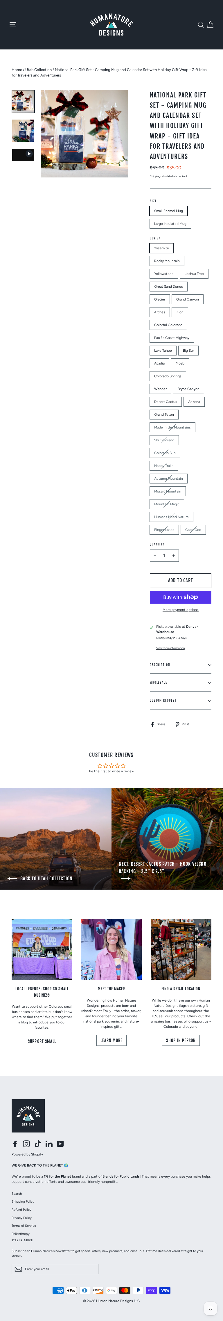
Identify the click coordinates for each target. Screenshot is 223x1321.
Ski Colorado (164, 440)
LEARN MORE (111, 1040)
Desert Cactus (165, 402)
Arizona (194, 402)
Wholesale (158, 682)
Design (155, 238)
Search (17, 1194)
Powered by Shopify (27, 1154)
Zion (180, 312)
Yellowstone (164, 274)
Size (153, 201)
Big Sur (188, 351)
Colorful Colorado (168, 325)
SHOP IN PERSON (181, 1040)
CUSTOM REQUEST (163, 700)
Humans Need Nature (171, 517)
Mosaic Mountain (167, 491)
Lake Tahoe (163, 351)
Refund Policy (21, 1210)
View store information (170, 648)
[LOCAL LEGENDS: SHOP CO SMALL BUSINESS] (42, 949)
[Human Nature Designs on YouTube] (60, 1143)
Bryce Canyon (188, 389)
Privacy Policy (22, 1218)
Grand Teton (164, 415)
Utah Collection (38, 69)
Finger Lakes (164, 530)
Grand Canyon (187, 299)
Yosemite (161, 248)
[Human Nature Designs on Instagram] (26, 1143)
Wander (160, 389)
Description (160, 664)
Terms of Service (24, 1226)
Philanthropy (21, 1234)
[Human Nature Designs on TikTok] (37, 1143)
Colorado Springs (167, 376)
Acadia (159, 363)
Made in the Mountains (172, 427)
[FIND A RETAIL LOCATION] (181, 949)
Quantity (157, 544)
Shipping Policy (23, 1201)
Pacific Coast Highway (171, 338)
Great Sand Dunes (168, 287)
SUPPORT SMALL (42, 1041)
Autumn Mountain (168, 479)
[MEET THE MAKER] (111, 949)
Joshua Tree (194, 274)
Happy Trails (163, 466)
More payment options (181, 610)
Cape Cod (193, 530)
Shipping (155, 176)
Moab (180, 363)
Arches (159, 312)
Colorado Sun (165, 453)
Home (17, 69)
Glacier (159, 299)
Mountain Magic (166, 504)
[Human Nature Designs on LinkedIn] (49, 1143)
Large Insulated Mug (170, 224)
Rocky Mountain (167, 261)
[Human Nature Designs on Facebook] (15, 1143)
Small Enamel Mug (168, 211)
